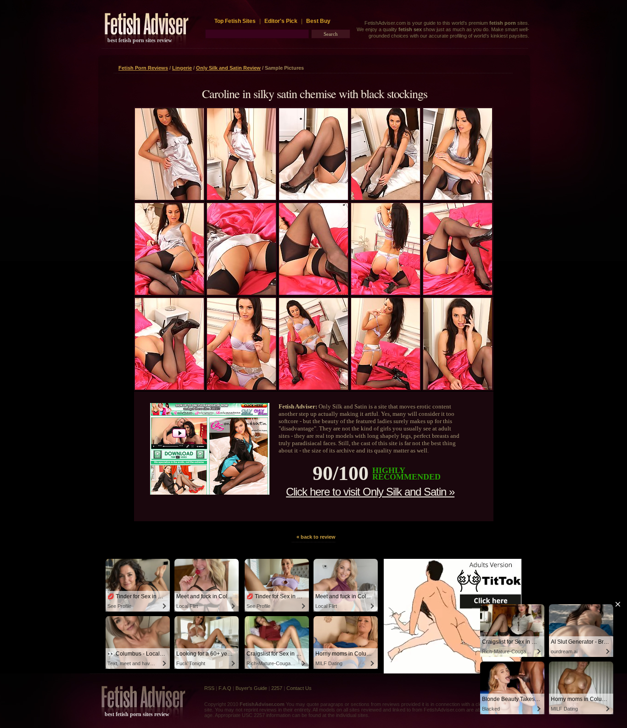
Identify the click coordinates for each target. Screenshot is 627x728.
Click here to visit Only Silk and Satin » (370, 491)
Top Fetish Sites (235, 21)
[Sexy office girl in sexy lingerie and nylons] (313, 198)
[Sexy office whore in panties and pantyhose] (457, 293)
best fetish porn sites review (139, 40)
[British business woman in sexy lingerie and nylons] (385, 198)
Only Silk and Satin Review (228, 68)
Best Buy (318, 21)
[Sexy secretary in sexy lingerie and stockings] (169, 293)
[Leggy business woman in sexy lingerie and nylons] (313, 293)
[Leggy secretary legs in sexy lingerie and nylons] (241, 198)
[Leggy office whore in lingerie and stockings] (385, 293)
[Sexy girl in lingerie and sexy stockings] (169, 388)
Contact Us (299, 688)
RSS (209, 688)
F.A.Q (224, 688)
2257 (276, 688)
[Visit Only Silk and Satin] (209, 492)
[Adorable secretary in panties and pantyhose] (241, 388)
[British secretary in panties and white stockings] (169, 198)
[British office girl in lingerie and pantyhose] (457, 388)
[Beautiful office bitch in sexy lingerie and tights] (313, 388)
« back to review (316, 537)
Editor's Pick (280, 21)
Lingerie (182, 68)
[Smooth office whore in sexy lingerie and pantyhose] (457, 198)
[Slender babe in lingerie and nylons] (385, 388)
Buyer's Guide (251, 688)
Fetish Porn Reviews (143, 68)
